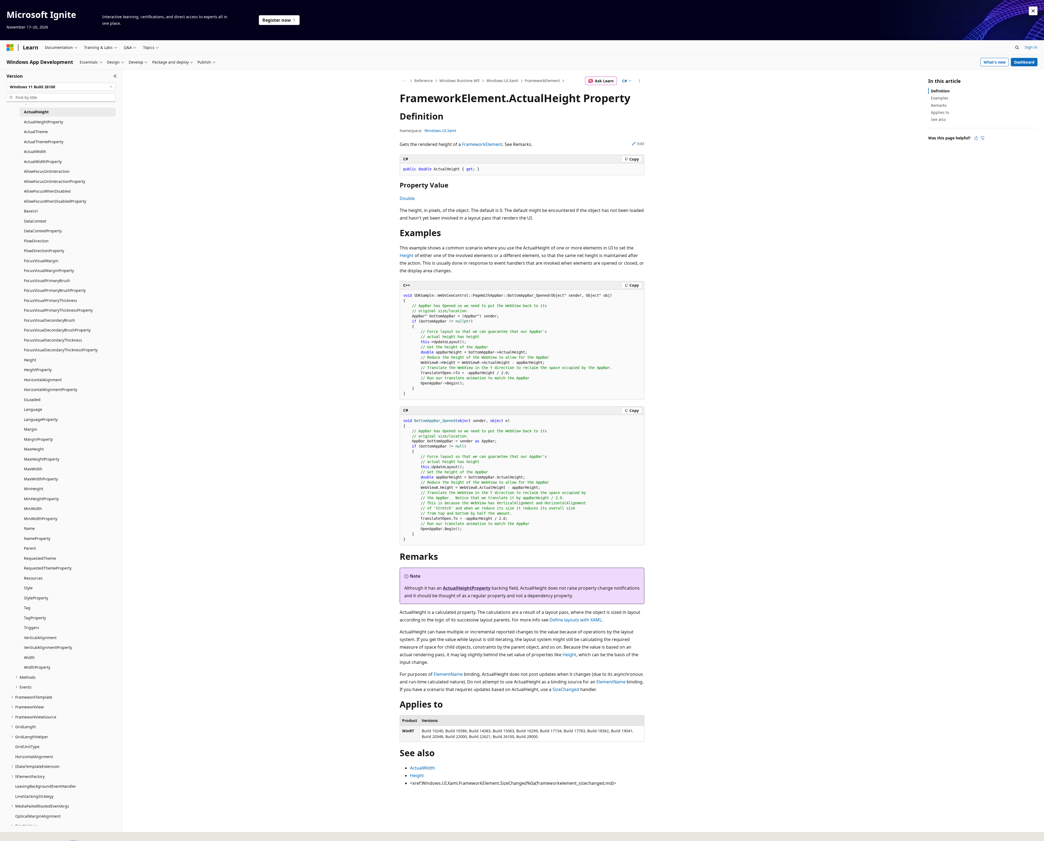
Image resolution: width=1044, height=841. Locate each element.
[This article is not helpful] (982, 138)
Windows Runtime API (459, 80)
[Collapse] (115, 76)
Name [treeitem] (29, 528)
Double (407, 198)
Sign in (1031, 47)
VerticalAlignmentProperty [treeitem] (48, 647)
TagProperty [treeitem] (35, 617)
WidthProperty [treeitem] (37, 667)
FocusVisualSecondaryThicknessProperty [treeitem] (61, 349)
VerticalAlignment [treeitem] (40, 637)
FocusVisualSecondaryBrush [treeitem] (49, 320)
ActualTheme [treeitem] (36, 131)
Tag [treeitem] (27, 607)
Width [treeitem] (29, 657)
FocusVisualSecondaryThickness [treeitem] (53, 340)
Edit (640, 143)
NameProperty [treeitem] (37, 538)
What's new (995, 62)
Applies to (940, 112)
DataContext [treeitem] (35, 221)
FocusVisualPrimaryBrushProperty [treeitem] (55, 290)
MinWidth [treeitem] (33, 508)
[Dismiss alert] (1033, 11)
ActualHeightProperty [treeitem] (43, 121)
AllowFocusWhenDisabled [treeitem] (47, 191)
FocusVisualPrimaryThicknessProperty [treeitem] (58, 310)
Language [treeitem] (33, 409)
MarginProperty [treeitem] (38, 439)
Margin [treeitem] (30, 429)
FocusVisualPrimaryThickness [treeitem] (50, 300)
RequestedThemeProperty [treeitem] (48, 568)
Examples (939, 98)
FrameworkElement (542, 80)
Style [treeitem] (28, 587)
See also (938, 119)
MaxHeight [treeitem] (34, 449)
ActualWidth (422, 768)
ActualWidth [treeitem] (35, 151)
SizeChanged (565, 689)
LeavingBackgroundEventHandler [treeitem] (45, 786)
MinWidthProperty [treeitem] (40, 518)
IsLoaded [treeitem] (32, 399)
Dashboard (1024, 62)
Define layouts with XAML (575, 620)
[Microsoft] (10, 47)
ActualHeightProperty (466, 588)
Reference (423, 80)
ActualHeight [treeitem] (36, 111)
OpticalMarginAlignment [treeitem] (38, 816)
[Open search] (1017, 47)
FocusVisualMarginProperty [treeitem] (49, 270)
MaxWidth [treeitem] (33, 468)
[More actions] (639, 81)
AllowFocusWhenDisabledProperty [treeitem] (55, 201)
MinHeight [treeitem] (33, 488)
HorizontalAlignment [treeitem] (43, 379)
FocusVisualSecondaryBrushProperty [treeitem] (57, 330)
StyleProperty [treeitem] (36, 598)
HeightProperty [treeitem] (38, 369)
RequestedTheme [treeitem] (40, 558)
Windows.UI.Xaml (502, 80)
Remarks (939, 105)
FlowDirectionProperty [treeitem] (44, 250)
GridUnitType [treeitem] (27, 746)
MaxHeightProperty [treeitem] (41, 459)
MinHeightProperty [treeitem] (41, 498)
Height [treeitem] (30, 359)
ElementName (448, 674)
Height (407, 255)
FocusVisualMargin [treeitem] (41, 260)
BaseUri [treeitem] (31, 211)
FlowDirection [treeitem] (36, 240)
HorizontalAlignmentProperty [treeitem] (50, 389)
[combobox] (61, 87)
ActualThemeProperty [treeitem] (43, 141)
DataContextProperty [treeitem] (43, 230)
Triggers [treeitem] (31, 627)
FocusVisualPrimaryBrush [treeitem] (47, 280)
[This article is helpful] (976, 138)
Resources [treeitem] (33, 578)
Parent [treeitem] (30, 548)
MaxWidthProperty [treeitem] (41, 479)
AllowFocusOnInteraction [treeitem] (47, 171)
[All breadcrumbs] (404, 81)
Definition (940, 90)
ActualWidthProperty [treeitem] (43, 161)
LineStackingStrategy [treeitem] (34, 796)
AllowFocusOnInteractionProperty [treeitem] (54, 181)
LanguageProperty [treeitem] (41, 419)
